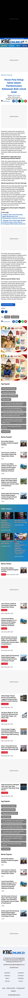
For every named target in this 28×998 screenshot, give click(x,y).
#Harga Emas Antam (8, 392)
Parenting (15, 317)
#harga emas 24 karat (8, 389)
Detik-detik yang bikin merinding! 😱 (21, 521)
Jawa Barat (4, 45)
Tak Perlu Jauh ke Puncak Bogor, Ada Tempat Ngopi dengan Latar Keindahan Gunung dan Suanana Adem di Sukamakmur (10, 482)
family (7, 317)
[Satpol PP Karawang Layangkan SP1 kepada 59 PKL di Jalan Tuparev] (7, 515)
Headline (4, 610)
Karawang (11, 45)
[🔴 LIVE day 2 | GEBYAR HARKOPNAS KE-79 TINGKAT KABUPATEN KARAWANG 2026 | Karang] (21, 536)
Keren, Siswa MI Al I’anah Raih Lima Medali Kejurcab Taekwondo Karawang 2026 (9, 747)
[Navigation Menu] (26, 42)
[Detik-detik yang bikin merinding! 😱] (21, 515)
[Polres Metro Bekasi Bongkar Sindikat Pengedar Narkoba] (23, 443)
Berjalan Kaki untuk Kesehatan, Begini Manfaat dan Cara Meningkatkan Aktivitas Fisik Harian (13, 216)
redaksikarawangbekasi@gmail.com (14, 964)
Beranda (3, 75)
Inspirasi (9, 75)
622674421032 (14, 967)
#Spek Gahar (6, 399)
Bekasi (18, 45)
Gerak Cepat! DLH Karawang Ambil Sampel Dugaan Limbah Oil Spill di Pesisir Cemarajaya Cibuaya (10, 496)
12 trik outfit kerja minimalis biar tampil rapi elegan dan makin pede (12, 409)
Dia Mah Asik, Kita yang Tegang (7, 542)
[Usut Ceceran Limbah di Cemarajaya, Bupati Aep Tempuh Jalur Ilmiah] (23, 455)
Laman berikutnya (7, 305)
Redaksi (13, 991)
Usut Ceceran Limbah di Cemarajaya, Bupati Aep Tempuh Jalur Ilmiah (8, 454)
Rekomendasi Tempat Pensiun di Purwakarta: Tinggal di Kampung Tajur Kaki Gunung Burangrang (9, 698)
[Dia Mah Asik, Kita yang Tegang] (7, 536)
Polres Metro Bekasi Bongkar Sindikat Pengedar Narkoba (9, 443)
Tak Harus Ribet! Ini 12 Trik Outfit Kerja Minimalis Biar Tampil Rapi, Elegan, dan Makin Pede (9, 715)
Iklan (3, 988)
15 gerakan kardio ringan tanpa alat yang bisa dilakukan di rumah (12, 414)
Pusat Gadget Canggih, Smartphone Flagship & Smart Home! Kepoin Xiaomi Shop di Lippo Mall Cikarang (10, 731)
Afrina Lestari (16, 95)
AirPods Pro (5, 431)
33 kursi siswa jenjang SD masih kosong (11, 427)
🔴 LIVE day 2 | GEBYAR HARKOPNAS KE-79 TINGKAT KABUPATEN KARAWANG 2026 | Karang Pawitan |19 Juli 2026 (20, 548)
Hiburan (21, 981)
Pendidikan (21, 978)
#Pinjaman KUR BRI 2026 (9, 396)
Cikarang (24, 45)
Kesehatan (4, 793)
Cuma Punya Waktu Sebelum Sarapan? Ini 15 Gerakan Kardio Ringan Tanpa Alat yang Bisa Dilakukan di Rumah (8, 467)
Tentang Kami (20, 988)
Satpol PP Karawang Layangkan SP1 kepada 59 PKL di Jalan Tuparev (6, 524)
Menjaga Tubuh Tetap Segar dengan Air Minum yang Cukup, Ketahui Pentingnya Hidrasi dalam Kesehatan (14, 222)
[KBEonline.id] (12, 41)
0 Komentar (6, 101)
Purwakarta (5, 704)
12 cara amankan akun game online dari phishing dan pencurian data (12, 404)
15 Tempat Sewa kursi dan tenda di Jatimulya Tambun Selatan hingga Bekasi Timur (12, 421)
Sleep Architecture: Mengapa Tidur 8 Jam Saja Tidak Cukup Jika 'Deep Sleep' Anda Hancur (10, 787)
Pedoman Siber (10, 988)
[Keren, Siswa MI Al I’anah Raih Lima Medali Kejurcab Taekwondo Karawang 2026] (23, 748)
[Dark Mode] (23, 42)
